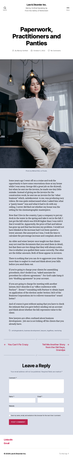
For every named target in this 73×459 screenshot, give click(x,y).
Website (11, 406)
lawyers (43, 331)
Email (39, 396)
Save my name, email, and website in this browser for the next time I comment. (36, 415)
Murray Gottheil (22, 51)
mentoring (58, 331)
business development (32, 331)
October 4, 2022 (39, 51)
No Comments (56, 51)
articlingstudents (17, 331)
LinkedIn (8, 439)
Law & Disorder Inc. (36, 5)
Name (11, 396)
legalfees (50, 331)
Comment (13, 378)
